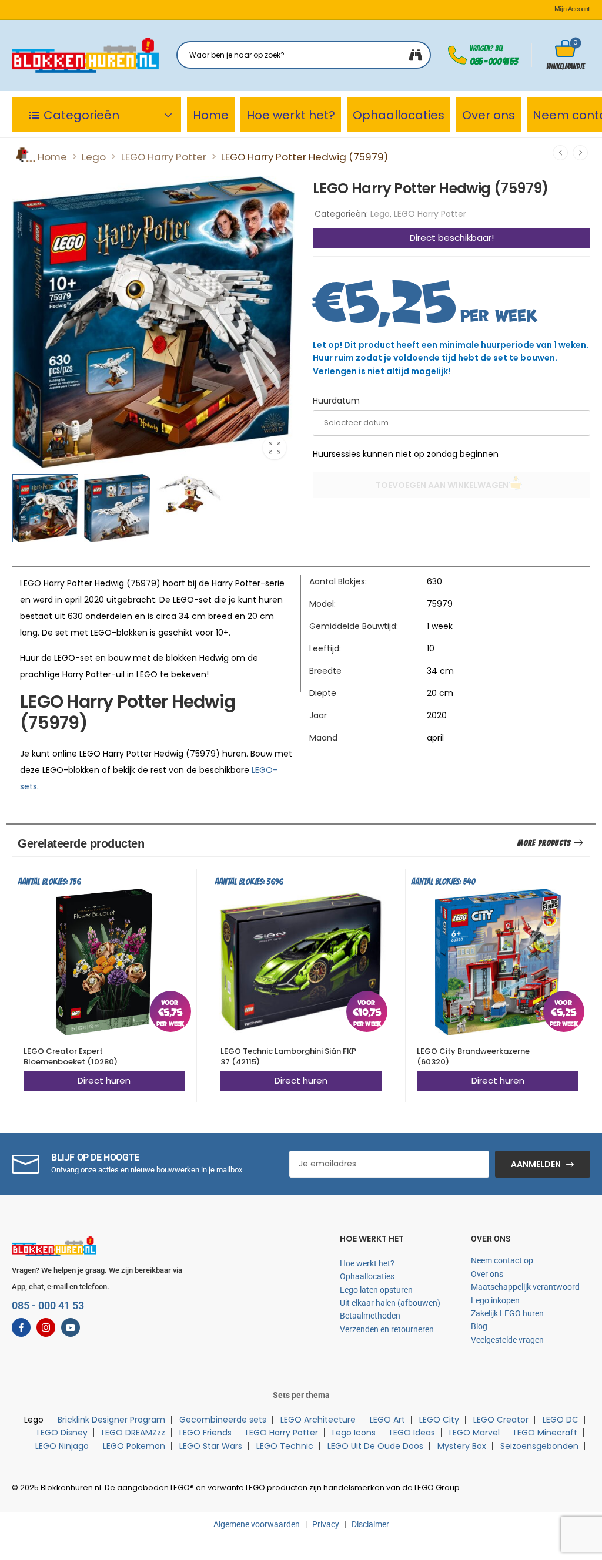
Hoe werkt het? (290, 115)
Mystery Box (461, 1446)
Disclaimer (370, 1524)
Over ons (488, 115)
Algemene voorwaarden (256, 1524)
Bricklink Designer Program (111, 1419)
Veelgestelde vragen (507, 1339)
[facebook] (21, 1327)
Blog (479, 1326)
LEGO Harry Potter (163, 157)
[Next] (580, 152)
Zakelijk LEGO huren (507, 1313)
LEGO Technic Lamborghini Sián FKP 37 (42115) (288, 1056)
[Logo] (85, 55)
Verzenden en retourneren (387, 1329)
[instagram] (45, 1327)
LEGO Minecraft (545, 1432)
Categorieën (81, 115)
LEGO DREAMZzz (133, 1432)
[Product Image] (153, 322)
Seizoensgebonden (539, 1446)
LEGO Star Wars (210, 1446)
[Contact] (459, 55)
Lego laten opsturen (376, 1290)
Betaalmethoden (370, 1315)
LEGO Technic (284, 1446)
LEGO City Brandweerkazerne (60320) (473, 1056)
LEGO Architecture (318, 1419)
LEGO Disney (62, 1432)
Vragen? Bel (486, 48)
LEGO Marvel (474, 1432)
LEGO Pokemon (134, 1446)
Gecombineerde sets (222, 1419)
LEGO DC (560, 1419)
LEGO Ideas (412, 1432)
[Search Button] (415, 55)
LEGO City (439, 1419)
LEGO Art (387, 1419)
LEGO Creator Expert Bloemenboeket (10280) (71, 1056)
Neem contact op (502, 1260)
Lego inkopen (495, 1300)
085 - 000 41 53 (493, 61)
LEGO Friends (205, 1432)
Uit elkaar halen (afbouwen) (390, 1302)
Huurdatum (336, 400)
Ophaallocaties (398, 115)
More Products (544, 843)
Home (211, 115)
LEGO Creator (501, 1419)
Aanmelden (536, 1164)
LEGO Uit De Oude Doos (375, 1446)
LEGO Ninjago (62, 1446)
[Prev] (560, 152)
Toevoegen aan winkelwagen (442, 485)
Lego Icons (354, 1432)
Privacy (325, 1524)
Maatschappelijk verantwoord (525, 1287)
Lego (94, 157)
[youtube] (70, 1327)
